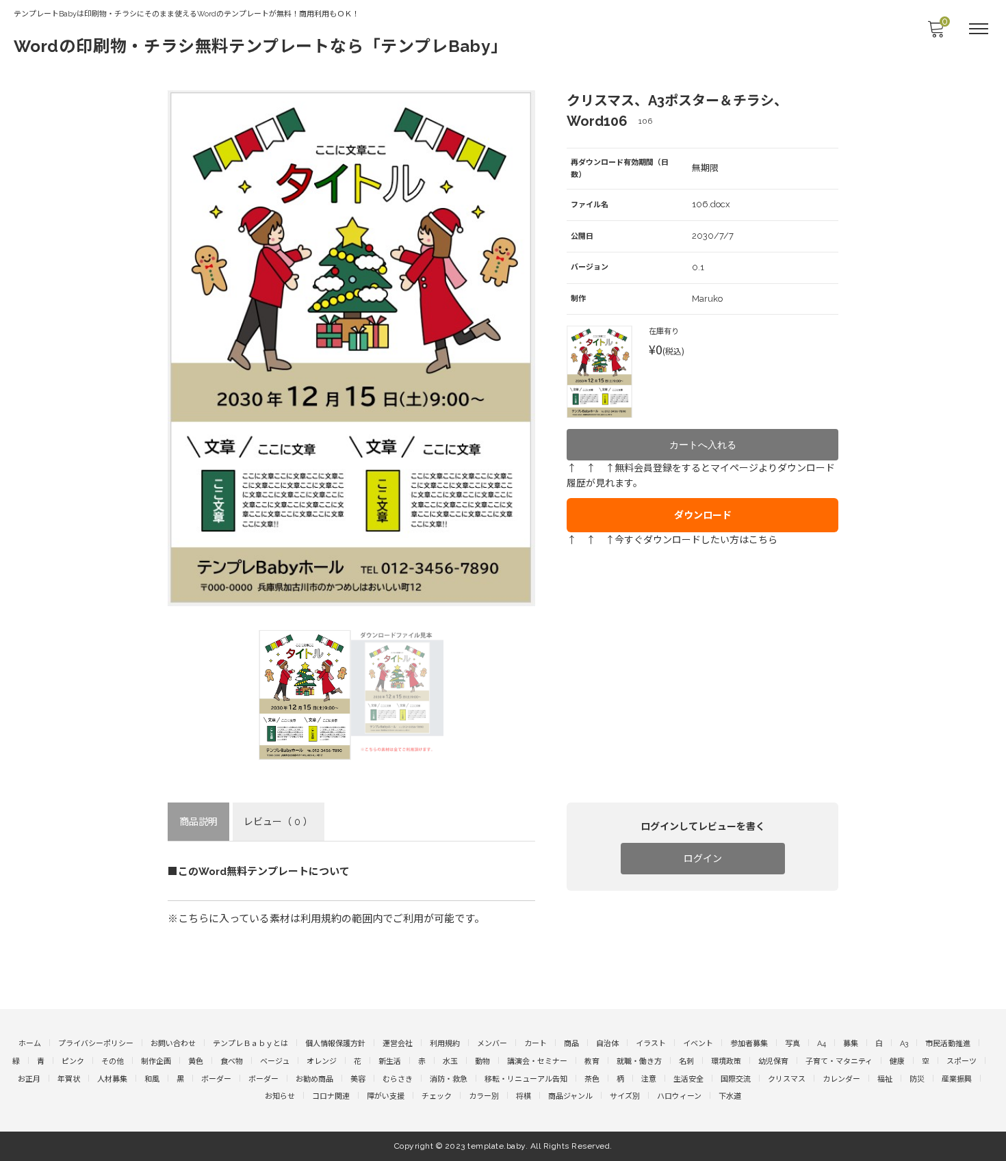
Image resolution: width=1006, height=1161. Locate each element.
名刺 (686, 1061)
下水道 (730, 1096)
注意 (648, 1079)
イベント (698, 1043)
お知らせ (280, 1096)
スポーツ (961, 1061)
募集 (850, 1043)
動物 (482, 1061)
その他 (112, 1061)
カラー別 (484, 1096)
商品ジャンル (570, 1096)
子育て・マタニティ (839, 1061)
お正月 (29, 1079)
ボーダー (216, 1079)
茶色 (591, 1079)
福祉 (884, 1079)
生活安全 (688, 1079)
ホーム (29, 1043)
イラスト (651, 1043)
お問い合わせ (173, 1043)
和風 (151, 1079)
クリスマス (786, 1079)
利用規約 (445, 1043)
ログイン (703, 858)
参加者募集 (749, 1043)
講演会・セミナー (537, 1061)
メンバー (492, 1043)
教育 (591, 1061)
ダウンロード (703, 515)
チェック (437, 1096)
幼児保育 (773, 1061)
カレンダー (841, 1079)
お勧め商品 (314, 1079)
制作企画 (156, 1061)
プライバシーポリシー (95, 1043)
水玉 (450, 1061)
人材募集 (112, 1079)
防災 (917, 1079)
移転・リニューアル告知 (526, 1079)
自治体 (607, 1043)
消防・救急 (448, 1079)
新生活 (389, 1061)
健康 (897, 1061)
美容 (357, 1079)
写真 (792, 1043)
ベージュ (274, 1061)
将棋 (523, 1096)
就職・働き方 (639, 1061)
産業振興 (957, 1079)
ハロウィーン (679, 1096)
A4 (821, 1043)
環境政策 (726, 1061)
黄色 (195, 1061)
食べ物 (231, 1061)
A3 (904, 1043)
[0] (935, 32)
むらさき (398, 1079)
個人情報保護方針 (335, 1043)
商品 (571, 1043)
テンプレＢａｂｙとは (250, 1043)
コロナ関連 (331, 1096)
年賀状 (68, 1079)
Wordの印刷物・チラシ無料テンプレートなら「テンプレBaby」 (261, 46)
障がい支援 (385, 1096)
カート (535, 1043)
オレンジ (322, 1061)
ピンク (73, 1061)
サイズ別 (625, 1096)
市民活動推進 (947, 1043)
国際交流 (736, 1079)
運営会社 (398, 1043)
